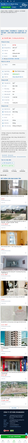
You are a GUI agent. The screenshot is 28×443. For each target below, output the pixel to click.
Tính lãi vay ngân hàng (8, 165)
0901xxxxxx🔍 (16, 74)
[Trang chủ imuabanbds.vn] (24, 4)
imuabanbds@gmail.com (15, 426)
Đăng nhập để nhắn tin (18, 77)
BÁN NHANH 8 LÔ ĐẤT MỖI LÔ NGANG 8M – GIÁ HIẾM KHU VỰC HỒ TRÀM (13, 398)
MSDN (5, 415)
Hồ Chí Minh (11, 58)
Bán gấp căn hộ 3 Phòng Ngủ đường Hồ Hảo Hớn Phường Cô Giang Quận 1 (13, 348)
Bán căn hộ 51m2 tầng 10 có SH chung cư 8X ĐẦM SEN (13, 296)
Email (5, 426)
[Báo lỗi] (26, 434)
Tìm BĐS (13, 7)
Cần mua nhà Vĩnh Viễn (21, 156)
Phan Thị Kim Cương (18, 71)
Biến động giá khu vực (8, 162)
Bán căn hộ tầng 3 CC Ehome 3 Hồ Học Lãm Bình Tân (12, 196)
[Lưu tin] (26, 202)
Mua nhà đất (4, 155)
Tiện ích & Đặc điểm (6, 160)
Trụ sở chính (5, 420)
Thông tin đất (4, 80)
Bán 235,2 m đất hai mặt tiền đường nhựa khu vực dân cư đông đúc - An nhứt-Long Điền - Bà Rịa (13, 222)
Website (5, 424)
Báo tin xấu (4, 175)
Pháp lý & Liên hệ (5, 61)
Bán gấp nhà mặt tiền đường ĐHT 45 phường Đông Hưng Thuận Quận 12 (13, 272)
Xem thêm (14, 408)
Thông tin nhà (4, 106)
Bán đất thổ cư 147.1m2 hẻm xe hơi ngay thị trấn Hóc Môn (13, 322)
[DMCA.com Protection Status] (12, 431)
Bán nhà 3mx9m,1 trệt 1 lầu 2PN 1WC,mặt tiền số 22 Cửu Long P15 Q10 (13, 373)
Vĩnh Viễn (17, 58)
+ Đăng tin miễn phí (6, 7)
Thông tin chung (5, 41)
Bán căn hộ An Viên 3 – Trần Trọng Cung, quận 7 (11, 246)
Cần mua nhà (10, 155)
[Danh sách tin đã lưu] (5, 1)
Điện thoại (6, 423)
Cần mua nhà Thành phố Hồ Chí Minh (9, 156)
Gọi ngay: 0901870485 (14, 436)
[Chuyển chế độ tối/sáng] (2, 1)
